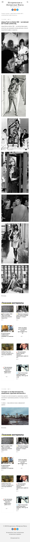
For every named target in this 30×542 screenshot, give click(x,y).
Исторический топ (15, 538)
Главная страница (5, 13)
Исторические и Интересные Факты (15, 3)
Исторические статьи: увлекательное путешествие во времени (15, 533)
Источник (3, 295)
